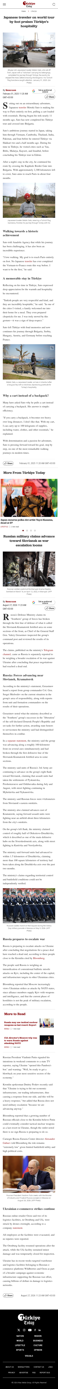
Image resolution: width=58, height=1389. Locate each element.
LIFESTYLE (20, 1345)
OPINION (38, 1350)
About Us (9, 1367)
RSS (33, 1372)
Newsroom (11, 90)
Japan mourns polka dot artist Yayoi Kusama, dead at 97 (27, 521)
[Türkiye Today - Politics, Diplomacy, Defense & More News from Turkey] (29, 4)
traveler (22, 107)
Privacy (11, 1372)
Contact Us (39, 1367)
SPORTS (20, 1350)
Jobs (50, 1367)
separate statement (16, 740)
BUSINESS (38, 1340)
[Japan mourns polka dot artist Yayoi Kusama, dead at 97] (29, 498)
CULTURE (38, 1345)
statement (17, 1227)
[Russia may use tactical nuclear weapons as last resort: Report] (47, 1023)
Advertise (23, 1372)
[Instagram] (24, 1330)
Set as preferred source (45, 91)
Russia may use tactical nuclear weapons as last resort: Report (21, 1023)
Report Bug (45, 1372)
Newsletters (23, 1367)
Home (24, 11)
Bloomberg (38, 958)
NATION (20, 1336)
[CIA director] (47, 1040)
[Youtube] (30, 1330)
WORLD (20, 1340)
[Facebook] (35, 1330)
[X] (18, 1330)
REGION (38, 1336)
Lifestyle (34, 11)
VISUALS (29, 1356)
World (6, 1029)
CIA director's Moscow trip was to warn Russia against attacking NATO (20, 1040)
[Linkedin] (40, 1330)
